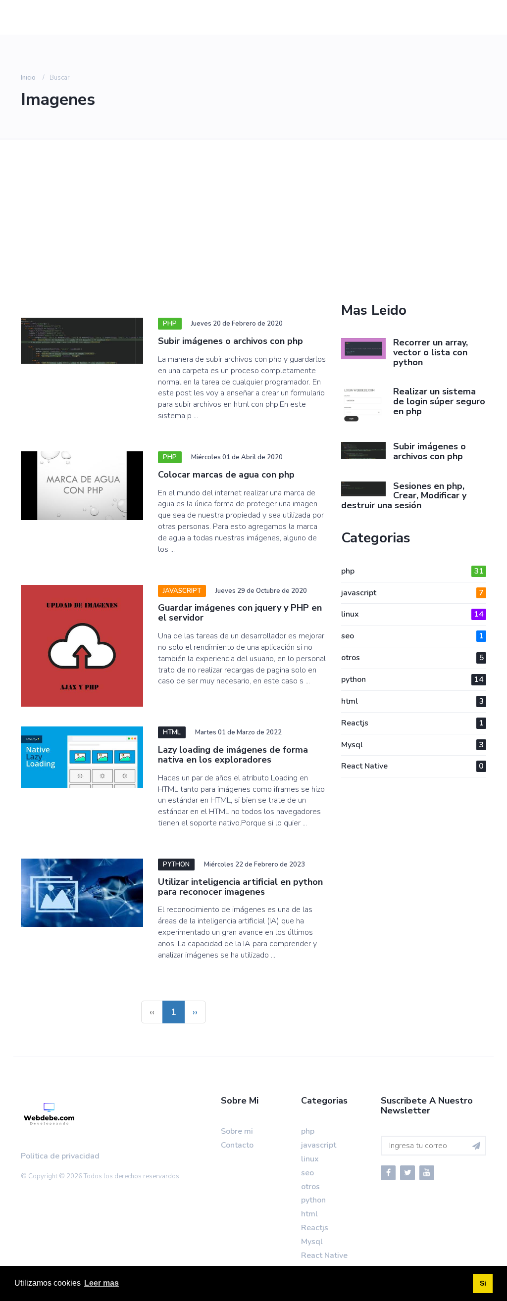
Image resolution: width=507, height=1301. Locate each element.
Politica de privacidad (60, 1156)
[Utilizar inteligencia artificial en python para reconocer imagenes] (82, 893)
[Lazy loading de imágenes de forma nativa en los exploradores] (82, 756)
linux (412, 614)
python (412, 679)
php (412, 571)
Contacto (237, 1145)
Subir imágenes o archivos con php (230, 341)
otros (412, 657)
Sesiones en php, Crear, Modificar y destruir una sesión (403, 496)
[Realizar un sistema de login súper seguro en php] (363, 404)
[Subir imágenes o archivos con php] (82, 341)
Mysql (412, 744)
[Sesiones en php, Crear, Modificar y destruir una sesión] (363, 489)
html (412, 701)
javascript (412, 592)
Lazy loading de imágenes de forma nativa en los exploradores (233, 755)
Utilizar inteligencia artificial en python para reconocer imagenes (240, 887)
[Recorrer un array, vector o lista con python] (363, 348)
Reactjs (412, 723)
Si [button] (483, 1283)
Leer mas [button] (101, 1283)
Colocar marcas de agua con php (226, 475)
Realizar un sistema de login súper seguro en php (439, 401)
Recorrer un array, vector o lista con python (430, 352)
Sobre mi (237, 1131)
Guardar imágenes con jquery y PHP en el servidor (240, 613)
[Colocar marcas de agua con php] (82, 485)
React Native (412, 766)
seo (412, 635)
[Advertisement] (173, 228)
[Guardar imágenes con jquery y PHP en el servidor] (82, 646)
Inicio (28, 77)
